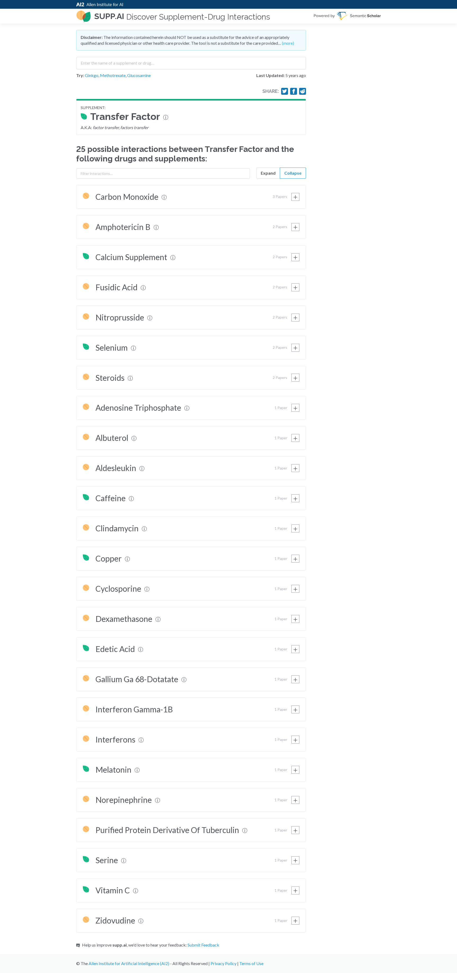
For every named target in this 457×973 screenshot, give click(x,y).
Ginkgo (91, 75)
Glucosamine (139, 75)
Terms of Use (251, 963)
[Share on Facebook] (293, 91)
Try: (80, 75)
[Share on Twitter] (284, 91)
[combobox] (191, 61)
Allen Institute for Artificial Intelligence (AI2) (129, 963)
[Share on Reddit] (302, 91)
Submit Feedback (203, 944)
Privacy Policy (223, 963)
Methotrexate (113, 75)
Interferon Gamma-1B (134, 709)
